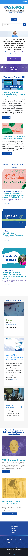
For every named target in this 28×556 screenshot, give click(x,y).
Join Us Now (14, 59)
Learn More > (14, 379)
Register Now (7, 153)
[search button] (24, 24)
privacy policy (18, 553)
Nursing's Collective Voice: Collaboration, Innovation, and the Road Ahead (14, 275)
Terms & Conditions (14, 526)
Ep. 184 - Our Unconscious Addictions (13, 234)
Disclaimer (14, 530)
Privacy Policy (14, 528)
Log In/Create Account (13, 15)
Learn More (6, 117)
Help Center (14, 524)
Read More (6, 204)
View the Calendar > (10, 329)
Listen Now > (11, 417)
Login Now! (14, 69)
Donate (14, 19)
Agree (13, 554)
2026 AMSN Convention (11, 324)
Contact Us (14, 532)
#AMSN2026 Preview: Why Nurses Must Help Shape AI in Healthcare (13, 195)
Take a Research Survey (9, 514)
